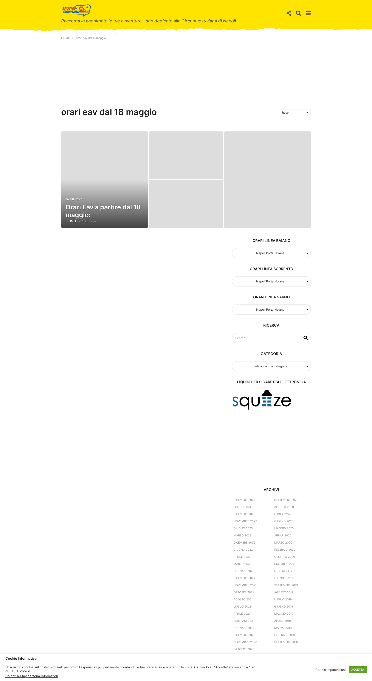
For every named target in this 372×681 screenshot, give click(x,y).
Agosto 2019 (283, 592)
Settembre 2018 (286, 642)
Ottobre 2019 (284, 578)
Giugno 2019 (283, 606)
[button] (288, 13)
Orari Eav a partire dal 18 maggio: (103, 211)
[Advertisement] (186, 72)
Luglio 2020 (283, 514)
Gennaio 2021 (244, 628)
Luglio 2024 (242, 507)
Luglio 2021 (242, 606)
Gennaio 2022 (244, 571)
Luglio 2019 (283, 599)
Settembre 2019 (286, 585)
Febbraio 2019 (284, 635)
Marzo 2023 (242, 535)
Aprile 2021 (242, 613)
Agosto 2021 (243, 599)
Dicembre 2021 (244, 578)
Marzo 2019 (283, 628)
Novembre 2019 (285, 571)
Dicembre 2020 (244, 635)
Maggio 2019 (283, 613)
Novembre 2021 (245, 585)
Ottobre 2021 (244, 592)
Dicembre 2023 (244, 514)
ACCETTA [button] (357, 669)
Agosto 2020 (284, 507)
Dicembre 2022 (244, 542)
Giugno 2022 (243, 549)
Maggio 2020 (284, 528)
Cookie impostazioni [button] (330, 670)
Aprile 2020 (282, 535)
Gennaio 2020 (284, 556)
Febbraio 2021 (244, 620)
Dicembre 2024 (244, 500)
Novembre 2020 (245, 642)
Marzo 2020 (283, 542)
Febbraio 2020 (284, 549)
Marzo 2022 (242, 564)
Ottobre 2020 (244, 649)
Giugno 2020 (283, 521)
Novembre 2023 (245, 521)
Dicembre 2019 (285, 564)
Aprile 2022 (242, 556)
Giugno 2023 (243, 528)
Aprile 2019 (282, 620)
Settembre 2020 (286, 500)
